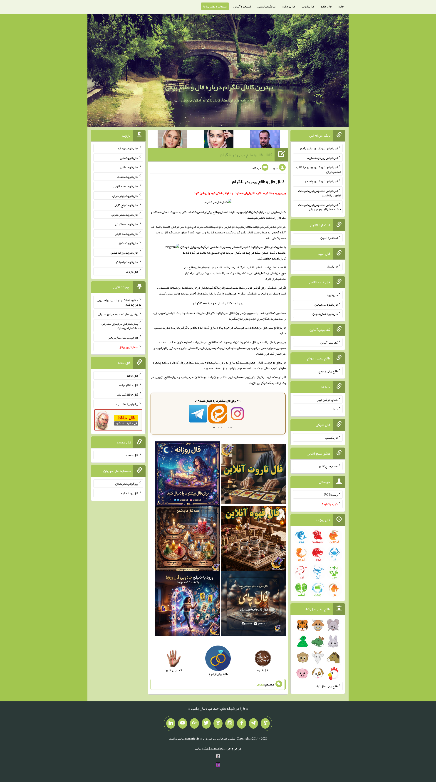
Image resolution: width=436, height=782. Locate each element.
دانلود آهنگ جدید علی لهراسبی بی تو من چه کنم (119, 302)
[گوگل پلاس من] (194, 723)
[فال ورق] (187, 604)
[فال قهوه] (253, 540)
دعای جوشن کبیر (327, 399)
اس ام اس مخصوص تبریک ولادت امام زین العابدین (319, 193)
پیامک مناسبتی (266, 6)
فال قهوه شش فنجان (325, 314)
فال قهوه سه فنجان (326, 304)
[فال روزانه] (187, 475)
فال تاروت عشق (128, 243)
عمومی (260, 684)
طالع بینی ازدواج (328, 371)
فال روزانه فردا (129, 493)
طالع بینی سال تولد (326, 686)
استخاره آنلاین (242, 6)
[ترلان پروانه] (218, 139)
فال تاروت (308, 6)
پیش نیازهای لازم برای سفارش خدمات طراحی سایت (121, 325)
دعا (335, 409)
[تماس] (218, 723)
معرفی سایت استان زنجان (123, 337)
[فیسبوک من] (241, 723)
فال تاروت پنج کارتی (126, 205)
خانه (341, 6)
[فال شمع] (187, 540)
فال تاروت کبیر (129, 157)
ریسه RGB (331, 494)
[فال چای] (253, 604)
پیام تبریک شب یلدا (126, 404)
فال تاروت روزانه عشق (124, 252)
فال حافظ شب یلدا (127, 394)
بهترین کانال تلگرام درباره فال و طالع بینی (219, 87)
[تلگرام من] (253, 723)
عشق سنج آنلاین (328, 466)
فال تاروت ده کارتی (126, 233)
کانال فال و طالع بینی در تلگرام (246, 154)
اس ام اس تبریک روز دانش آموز (319, 148)
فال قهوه (332, 295)
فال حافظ (326, 6)
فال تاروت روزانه (127, 148)
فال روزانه (288, 6)
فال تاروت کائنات (127, 176)
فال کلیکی (331, 437)
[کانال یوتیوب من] (182, 723)
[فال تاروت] (253, 475)
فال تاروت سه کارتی (126, 186)
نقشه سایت (202, 748)
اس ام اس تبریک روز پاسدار (321, 181)
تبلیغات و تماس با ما (215, 6)
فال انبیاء (332, 266)
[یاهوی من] (265, 723)
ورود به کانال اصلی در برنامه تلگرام (218, 303)
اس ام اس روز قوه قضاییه (322, 157)
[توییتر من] (206, 723)
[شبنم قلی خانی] (172, 139)
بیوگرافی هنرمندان (126, 483)
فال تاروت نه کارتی (126, 224)
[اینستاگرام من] (229, 723)
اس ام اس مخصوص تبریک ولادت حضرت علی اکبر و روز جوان (319, 206)
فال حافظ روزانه (128, 385)
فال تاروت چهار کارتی (125, 195)
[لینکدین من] (170, 723)
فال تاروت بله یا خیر (126, 262)
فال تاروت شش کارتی (124, 214)
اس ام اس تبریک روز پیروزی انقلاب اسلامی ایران (318, 169)
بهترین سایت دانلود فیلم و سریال (118, 314)
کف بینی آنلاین (329, 342)
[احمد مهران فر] (265, 139)
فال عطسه (132, 455)
